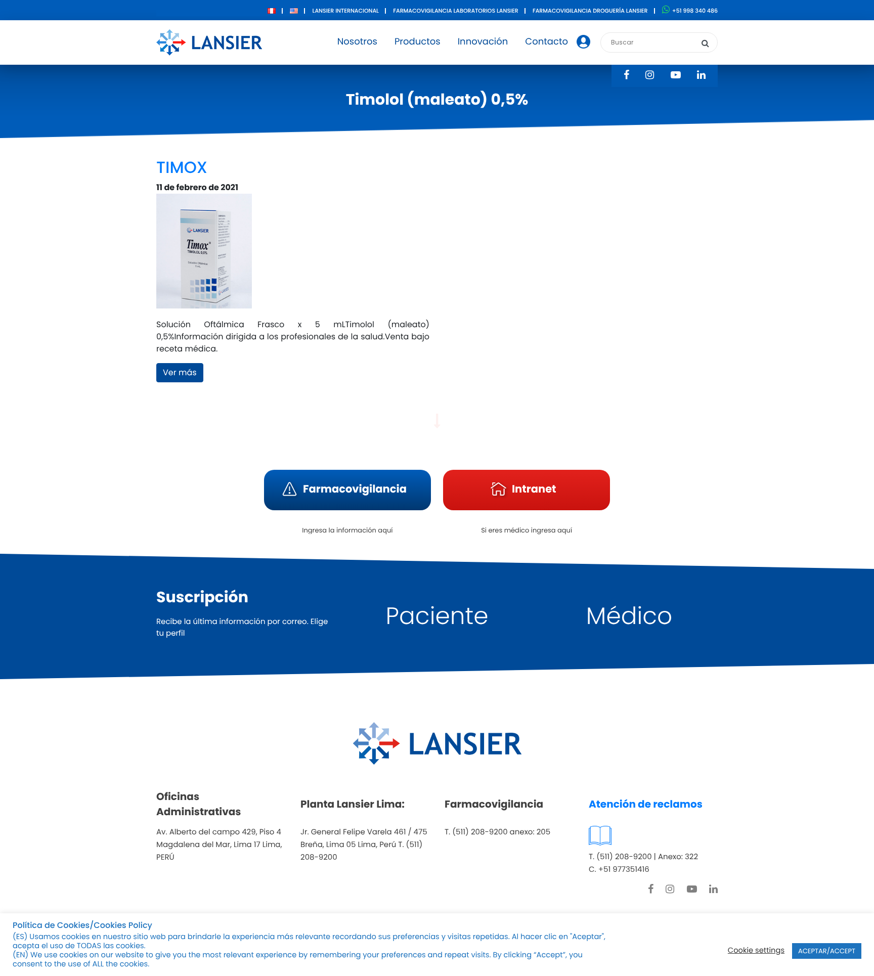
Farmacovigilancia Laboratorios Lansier (455, 11)
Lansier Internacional (346, 11)
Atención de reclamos (646, 804)
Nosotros (357, 41)
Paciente (437, 616)
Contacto (546, 41)
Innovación (483, 41)
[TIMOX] (204, 255)
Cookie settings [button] (756, 950)
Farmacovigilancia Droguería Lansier (590, 11)
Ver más (180, 372)
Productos (418, 41)
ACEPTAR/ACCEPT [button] (826, 951)
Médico (629, 616)
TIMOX (181, 167)
